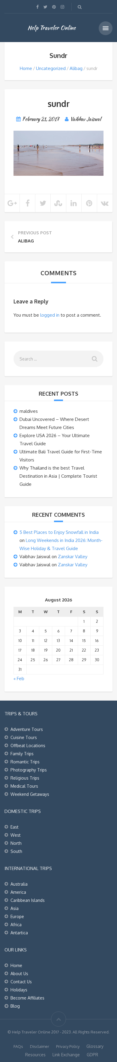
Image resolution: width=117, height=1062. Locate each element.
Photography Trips (28, 769)
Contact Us (21, 981)
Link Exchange (66, 1054)
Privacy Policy (68, 1046)
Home (26, 68)
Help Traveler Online (52, 27)
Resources (35, 1054)
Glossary (95, 1046)
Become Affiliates (27, 997)
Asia (14, 908)
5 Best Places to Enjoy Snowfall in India (59, 532)
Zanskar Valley (72, 556)
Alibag (76, 68)
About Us (19, 973)
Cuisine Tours (23, 737)
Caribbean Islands (27, 900)
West (15, 835)
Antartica (19, 932)
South (16, 851)
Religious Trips (24, 778)
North (16, 843)
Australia (19, 884)
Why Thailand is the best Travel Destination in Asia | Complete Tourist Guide (58, 476)
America (18, 892)
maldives (29, 411)
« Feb (19, 678)
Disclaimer (39, 1046)
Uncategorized (51, 68)
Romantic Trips (25, 761)
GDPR (92, 1054)
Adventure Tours (26, 729)
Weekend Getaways (29, 794)
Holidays (18, 989)
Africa (16, 924)
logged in (49, 315)
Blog (15, 1006)
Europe (17, 916)
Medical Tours (24, 786)
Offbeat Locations (27, 745)
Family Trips (22, 753)
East (14, 826)
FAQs (18, 1046)
